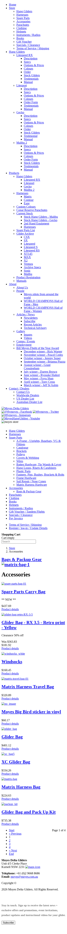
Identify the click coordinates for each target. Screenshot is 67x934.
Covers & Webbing (27, 457)
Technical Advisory (35, 327)
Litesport (21, 85)
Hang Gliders (24, 11)
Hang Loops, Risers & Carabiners (36, 467)
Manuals (21, 280)
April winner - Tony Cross (39, 381)
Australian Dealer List (29, 402)
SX (26, 240)
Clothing (21, 28)
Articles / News (25, 314)
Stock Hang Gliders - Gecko (40, 220)
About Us (22, 287)
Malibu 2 (21, 142)
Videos (28, 338)
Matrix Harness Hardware (31, 484)
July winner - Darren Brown (40, 371)
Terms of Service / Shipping (32, 48)
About (12, 284)
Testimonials (31, 78)
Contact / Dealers (19, 388)
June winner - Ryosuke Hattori (42, 375)
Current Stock (24, 213)
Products (14, 173)
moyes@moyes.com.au (24, 876)
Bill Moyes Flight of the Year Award (37, 348)
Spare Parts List (25, 230)
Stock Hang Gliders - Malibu (41, 216)
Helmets (21, 31)
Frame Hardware (26, 478)
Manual (28, 82)
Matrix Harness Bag (20, 787)
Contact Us (23, 391)
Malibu (28, 274)
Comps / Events (25, 341)
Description (30, 58)
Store (12, 8)
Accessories (23, 21)
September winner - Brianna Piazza (44, 361)
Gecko (20, 112)
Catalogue (22, 447)
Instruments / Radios (28, 34)
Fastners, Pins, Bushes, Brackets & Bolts (40, 474)
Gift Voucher (24, 41)
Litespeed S (31, 247)
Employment (23, 344)
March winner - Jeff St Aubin (41, 385)
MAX (27, 257)
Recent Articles (33, 324)
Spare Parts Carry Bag (23, 591)
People (20, 290)
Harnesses (22, 14)
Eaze (27, 203)
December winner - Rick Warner (43, 351)
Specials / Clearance (28, 45)
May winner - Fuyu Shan (38, 378)
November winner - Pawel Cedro (43, 354)
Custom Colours (26, 206)
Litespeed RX (24, 55)
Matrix (28, 196)
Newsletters (31, 317)
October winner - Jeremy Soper (42, 358)
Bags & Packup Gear (28, 491)
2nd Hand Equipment (36, 223)
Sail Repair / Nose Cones (31, 481)
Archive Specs (32, 267)
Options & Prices (34, 65)
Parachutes (22, 24)
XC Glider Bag (15, 761)
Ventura (28, 263)
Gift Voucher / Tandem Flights (27, 511)
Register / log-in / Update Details (28, 528)
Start (11, 830)
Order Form (31, 102)
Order (27, 72)
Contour (29, 200)
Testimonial (30, 136)
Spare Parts (23, 18)
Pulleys (20, 454)
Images (28, 334)
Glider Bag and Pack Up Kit (28, 812)
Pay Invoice (16, 518)
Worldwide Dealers (27, 395)
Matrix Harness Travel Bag (27, 686)
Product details (10, 609)
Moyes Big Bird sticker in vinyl (31, 711)
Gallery (20, 331)
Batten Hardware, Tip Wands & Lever (38, 464)
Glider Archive (25, 233)
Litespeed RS (32, 250)
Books (20, 38)
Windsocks (11, 661)
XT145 (28, 253)
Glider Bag (12, 736)
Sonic (27, 270)
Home (12, 4)
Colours (28, 68)
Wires (19, 461)
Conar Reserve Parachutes (31, 210)
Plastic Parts (23, 471)
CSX (27, 237)
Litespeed (29, 243)
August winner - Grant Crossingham (37, 366)
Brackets (21, 451)
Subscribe (29, 321)
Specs (27, 61)
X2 (26, 260)
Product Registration (28, 277)
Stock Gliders (32, 75)
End (11, 853)
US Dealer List (25, 398)
